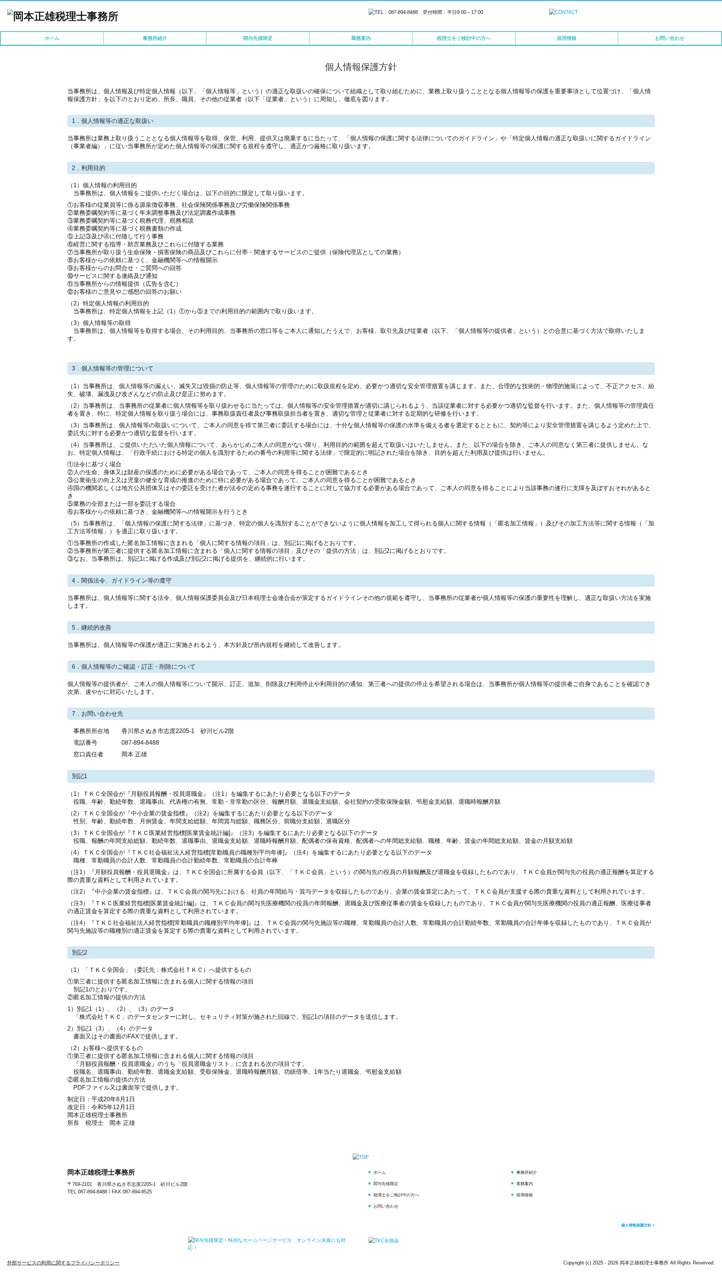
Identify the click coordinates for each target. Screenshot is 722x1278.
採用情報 (566, 38)
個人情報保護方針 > (638, 1225)
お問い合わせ (669, 38)
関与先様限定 (258, 38)
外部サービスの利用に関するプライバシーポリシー (63, 1263)
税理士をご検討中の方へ (464, 38)
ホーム (52, 38)
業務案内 (361, 38)
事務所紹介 (155, 38)
